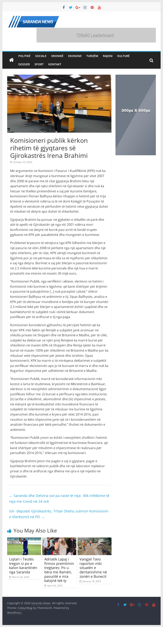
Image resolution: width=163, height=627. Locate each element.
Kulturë (123, 56)
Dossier (24, 64)
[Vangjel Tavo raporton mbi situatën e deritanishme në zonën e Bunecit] (95, 540)
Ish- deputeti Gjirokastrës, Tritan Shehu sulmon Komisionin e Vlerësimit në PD (58, 514)
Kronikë (57, 56)
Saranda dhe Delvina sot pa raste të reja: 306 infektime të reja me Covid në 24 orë (59, 498)
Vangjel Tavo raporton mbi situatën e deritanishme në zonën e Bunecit (93, 568)
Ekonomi (75, 56)
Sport (39, 64)
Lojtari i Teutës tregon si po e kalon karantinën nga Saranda (23, 565)
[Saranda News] (11, 60)
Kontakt (54, 64)
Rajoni (108, 56)
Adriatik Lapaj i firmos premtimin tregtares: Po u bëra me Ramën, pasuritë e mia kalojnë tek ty (59, 570)
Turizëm (92, 56)
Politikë (24, 56)
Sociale (41, 56)
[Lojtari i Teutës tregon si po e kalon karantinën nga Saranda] (24, 540)
